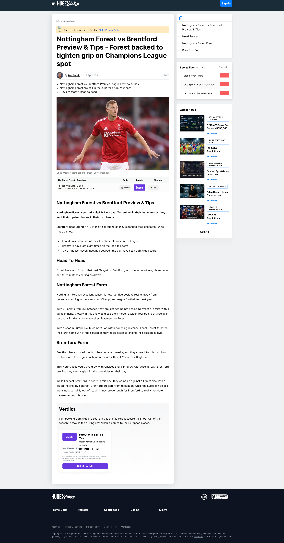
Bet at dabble (85, 466)
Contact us (126, 527)
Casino (134, 509)
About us (56, 527)
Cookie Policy (110, 527)
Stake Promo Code (109, 30)
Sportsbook (111, 509)
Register (83, 509)
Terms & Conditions (73, 527)
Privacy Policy (93, 527)
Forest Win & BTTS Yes (76, 187)
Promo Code (59, 509)
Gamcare (198, 536)
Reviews (162, 509)
